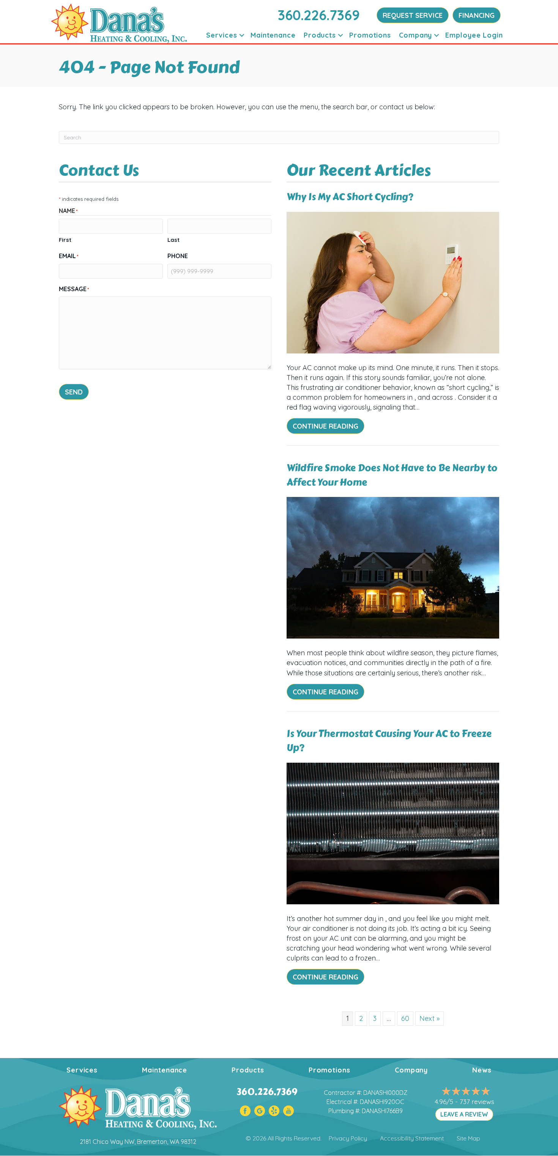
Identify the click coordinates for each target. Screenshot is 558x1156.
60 (405, 1018)
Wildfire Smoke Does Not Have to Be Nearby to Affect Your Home (392, 475)
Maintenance (273, 35)
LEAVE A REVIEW (464, 1114)
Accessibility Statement (412, 1138)
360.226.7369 (319, 15)
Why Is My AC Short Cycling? (350, 196)
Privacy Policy (348, 1138)
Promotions (370, 35)
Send (74, 392)
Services (221, 35)
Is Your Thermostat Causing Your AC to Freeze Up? (389, 740)
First (65, 239)
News (482, 1070)
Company (415, 35)
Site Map (468, 1138)
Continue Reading (328, 426)
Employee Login (474, 35)
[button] (241, 35)
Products (320, 35)
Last (173, 239)
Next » (429, 1018)
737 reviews (477, 1102)
